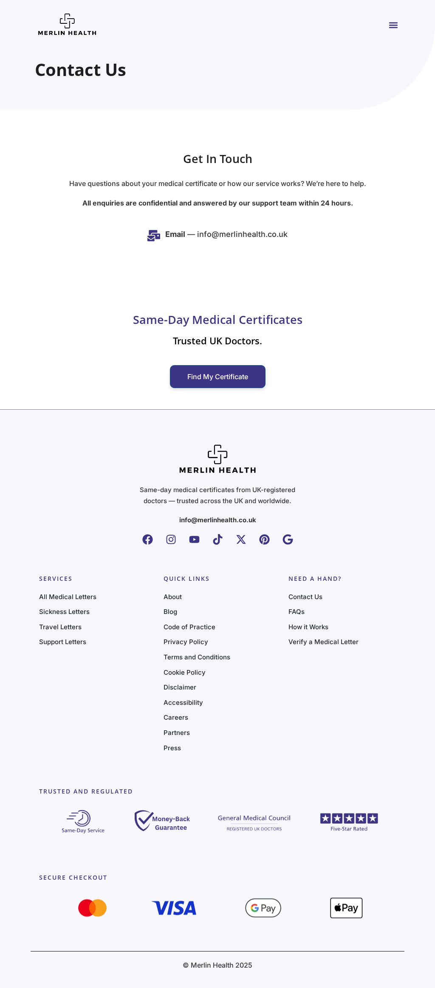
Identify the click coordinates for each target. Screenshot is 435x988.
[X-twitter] (241, 539)
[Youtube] (194, 539)
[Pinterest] (264, 539)
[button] (393, 25)
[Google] (287, 539)
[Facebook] (147, 539)
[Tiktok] (217, 539)
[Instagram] (171, 539)
